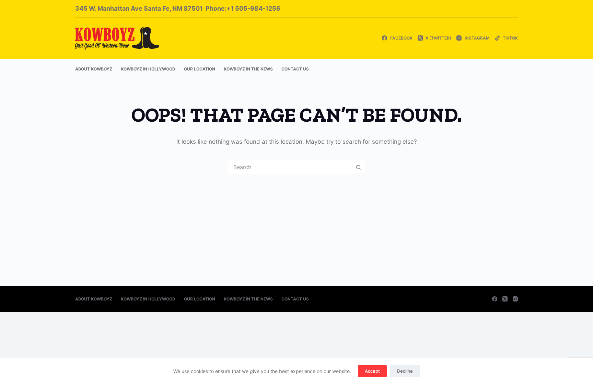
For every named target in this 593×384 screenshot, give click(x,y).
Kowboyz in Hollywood (148, 69)
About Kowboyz (93, 69)
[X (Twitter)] (505, 298)
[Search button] (358, 167)
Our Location (199, 69)
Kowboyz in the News (248, 69)
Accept (372, 371)
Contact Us (295, 69)
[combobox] (290, 167)
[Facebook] (494, 298)
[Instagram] (515, 298)
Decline (405, 371)
